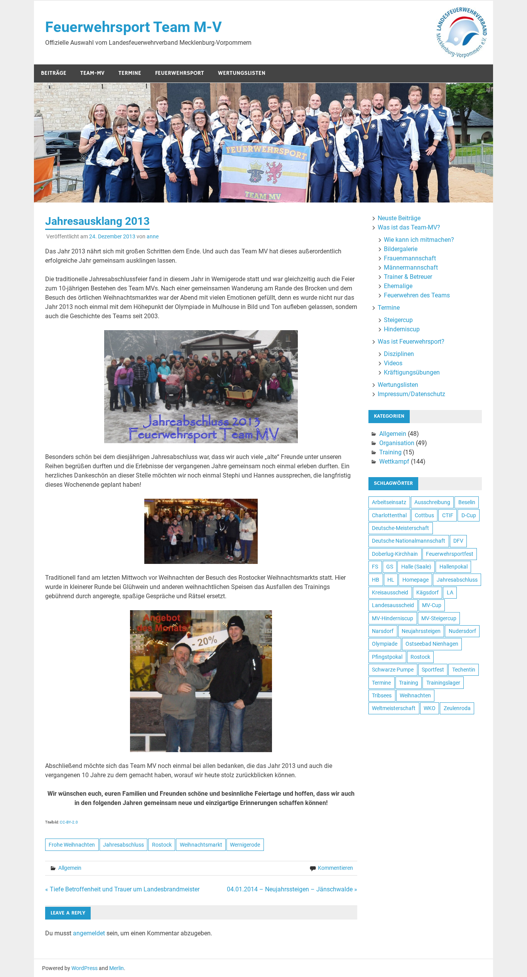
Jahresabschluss (123, 845)
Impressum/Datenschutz (411, 394)
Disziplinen (399, 354)
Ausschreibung (432, 502)
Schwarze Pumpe (393, 670)
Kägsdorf (427, 592)
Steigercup (398, 320)
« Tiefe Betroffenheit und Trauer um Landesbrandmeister (122, 889)
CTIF (447, 515)
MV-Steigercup (438, 618)
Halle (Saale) (416, 567)
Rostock (162, 845)
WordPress (84, 968)
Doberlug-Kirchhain (395, 554)
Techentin (463, 670)
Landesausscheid (393, 605)
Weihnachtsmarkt (201, 845)
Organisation (396, 443)
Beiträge (53, 73)
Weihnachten (415, 695)
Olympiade (384, 644)
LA (450, 592)
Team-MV (92, 73)
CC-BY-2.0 (69, 822)
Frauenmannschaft (410, 258)
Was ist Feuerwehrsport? (411, 341)
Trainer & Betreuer (408, 276)
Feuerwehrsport (179, 73)
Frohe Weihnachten (72, 845)
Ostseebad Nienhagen (431, 644)
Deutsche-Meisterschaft (400, 528)
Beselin (466, 502)
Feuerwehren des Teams (417, 295)
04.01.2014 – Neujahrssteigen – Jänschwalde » (292, 889)
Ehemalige (398, 286)
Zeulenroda (457, 708)
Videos (393, 363)
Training (390, 452)
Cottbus (424, 515)
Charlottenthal (389, 515)
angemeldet (89, 933)
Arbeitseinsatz (389, 502)
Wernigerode (245, 845)
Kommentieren (335, 868)
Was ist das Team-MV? (409, 227)
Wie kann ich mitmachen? (419, 239)
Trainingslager (443, 683)
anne (153, 236)
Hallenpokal (453, 567)
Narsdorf (383, 631)
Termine (129, 73)
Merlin (116, 968)
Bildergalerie (400, 249)
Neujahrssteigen (421, 631)
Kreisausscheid (390, 592)
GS (389, 567)
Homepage (415, 580)
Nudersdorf (462, 631)
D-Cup (468, 515)
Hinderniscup (402, 329)
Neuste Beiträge (399, 218)
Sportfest (433, 670)
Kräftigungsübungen (412, 372)
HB (375, 580)
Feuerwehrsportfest (449, 554)
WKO (430, 708)
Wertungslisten (241, 73)
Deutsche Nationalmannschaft (408, 541)
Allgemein (69, 868)
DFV (458, 541)
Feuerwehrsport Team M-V (133, 27)
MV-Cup (431, 605)
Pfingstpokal (387, 657)
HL (390, 580)
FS (375, 567)
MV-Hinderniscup (392, 618)
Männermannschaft (411, 267)
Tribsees (382, 695)
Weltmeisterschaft (394, 708)
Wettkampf (394, 461)
